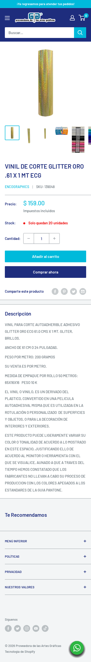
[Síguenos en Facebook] (8, 628)
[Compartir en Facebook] (55, 291)
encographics (17, 187)
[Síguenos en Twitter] (17, 628)
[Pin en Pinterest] (64, 291)
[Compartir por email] (82, 291)
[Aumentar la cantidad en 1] (54, 238)
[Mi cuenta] (72, 17)
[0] (82, 18)
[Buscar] (80, 32)
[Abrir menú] (7, 18)
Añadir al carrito (45, 256)
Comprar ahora (45, 272)
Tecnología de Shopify (20, 651)
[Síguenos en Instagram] (26, 628)
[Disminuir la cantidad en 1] (29, 238)
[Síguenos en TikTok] (45, 628)
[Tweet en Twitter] (73, 291)
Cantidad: (12, 238)
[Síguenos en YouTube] (36, 628)
